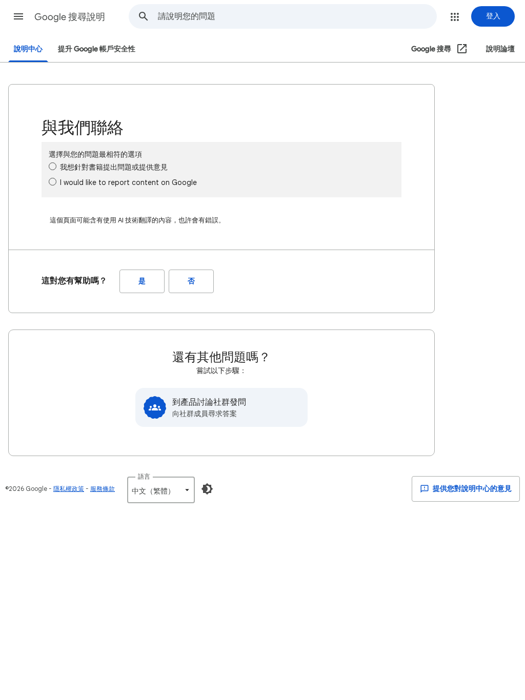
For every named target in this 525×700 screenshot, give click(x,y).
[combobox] (297, 16)
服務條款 (102, 488)
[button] (18, 16)
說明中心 (28, 49)
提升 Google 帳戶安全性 (96, 49)
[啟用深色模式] (207, 489)
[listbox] (161, 490)
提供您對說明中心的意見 (471, 488)
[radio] (52, 166)
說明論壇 (500, 49)
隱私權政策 (68, 488)
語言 (144, 476)
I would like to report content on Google (128, 182)
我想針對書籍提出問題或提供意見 (114, 167)
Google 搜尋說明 (69, 17)
